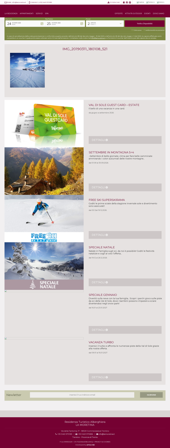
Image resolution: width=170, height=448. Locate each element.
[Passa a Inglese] (140, 2)
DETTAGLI (99, 140)
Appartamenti (27, 13)
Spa (46, 13)
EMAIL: (9, 2)
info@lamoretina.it (19, 2)
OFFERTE (119, 13)
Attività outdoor (133, 13)
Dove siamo (158, 13)
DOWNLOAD (115, 2)
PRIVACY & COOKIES (102, 442)
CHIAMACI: (34, 2)
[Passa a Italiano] (160, 2)
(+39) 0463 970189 (45, 2)
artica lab (91, 445)
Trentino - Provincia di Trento (85, 437)
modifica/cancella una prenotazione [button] (155, 30)
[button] (25, 23)
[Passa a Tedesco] (150, 2)
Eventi (147, 13)
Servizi (39, 13)
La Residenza (11, 13)
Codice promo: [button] (138, 30)
